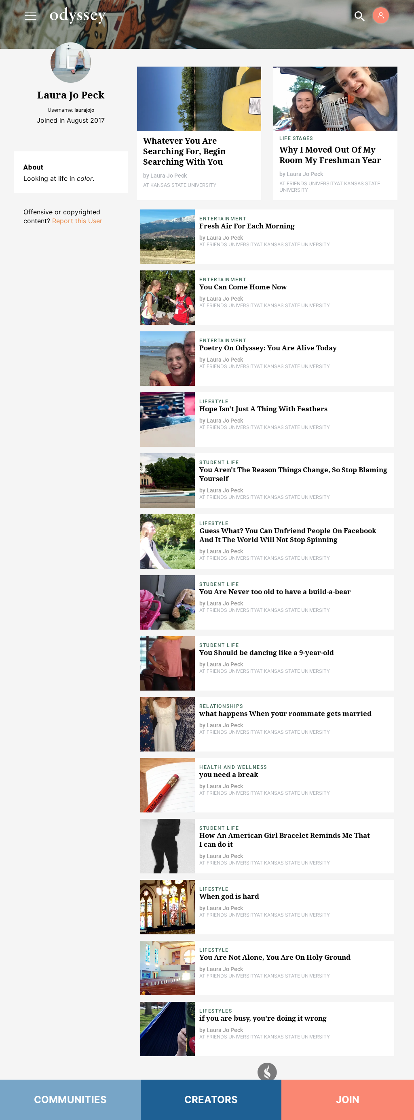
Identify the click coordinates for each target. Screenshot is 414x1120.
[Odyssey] (77, 15)
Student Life (219, 462)
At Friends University (308, 183)
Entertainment (223, 219)
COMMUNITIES (70, 1099)
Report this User (77, 221)
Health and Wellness (233, 767)
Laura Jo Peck (168, 175)
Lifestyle (214, 401)
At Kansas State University (179, 185)
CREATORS (211, 1099)
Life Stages (296, 138)
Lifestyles (215, 1011)
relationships (221, 706)
